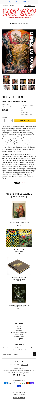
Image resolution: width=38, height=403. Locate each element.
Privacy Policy (19, 334)
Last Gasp (22, 392)
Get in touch (24, 365)
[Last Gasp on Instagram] (20, 374)
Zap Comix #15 (19, 250)
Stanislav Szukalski (19, 307)
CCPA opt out (19, 339)
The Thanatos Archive (19, 279)
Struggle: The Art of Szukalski (19, 305)
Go (34, 354)
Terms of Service (19, 337)
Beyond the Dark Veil (19, 277)
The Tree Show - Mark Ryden (19, 222)
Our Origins (19, 330)
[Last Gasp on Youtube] (24, 374)
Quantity (4, 117)
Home (12, 23)
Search (19, 326)
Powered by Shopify (19, 394)
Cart (30, 5)
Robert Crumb (19, 251)
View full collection (19, 196)
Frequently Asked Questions (19, 332)
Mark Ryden (19, 224)
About (19, 328)
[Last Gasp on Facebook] (17, 374)
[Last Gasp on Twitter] (14, 374)
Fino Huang (6, 104)
